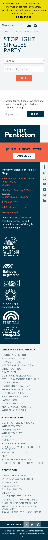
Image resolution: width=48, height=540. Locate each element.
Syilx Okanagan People (18, 478)
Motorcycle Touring (16, 406)
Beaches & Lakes (13, 392)
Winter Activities (14, 410)
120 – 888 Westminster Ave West (19, 178)
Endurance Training (16, 386)
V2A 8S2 (6, 184)
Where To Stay (12, 426)
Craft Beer (9, 372)
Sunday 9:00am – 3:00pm (15, 196)
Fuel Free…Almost (14, 358)
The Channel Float (15, 396)
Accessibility (11, 485)
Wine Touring (11, 368)
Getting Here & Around (18, 422)
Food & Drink (11, 429)
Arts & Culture (12, 403)
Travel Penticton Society (20, 512)
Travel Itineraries (14, 452)
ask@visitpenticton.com (14, 207)
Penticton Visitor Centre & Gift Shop (21, 448)
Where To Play (12, 433)
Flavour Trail (11, 361)
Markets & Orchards (16, 389)
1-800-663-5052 (10, 202)
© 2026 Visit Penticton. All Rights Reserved (23, 530)
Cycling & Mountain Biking (21, 379)
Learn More (23, 17)
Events (6, 436)
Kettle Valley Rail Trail (18, 365)
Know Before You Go (16, 459)
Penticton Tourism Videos (20, 499)
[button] (41, 26)
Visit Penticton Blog (17, 496)
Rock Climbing (12, 382)
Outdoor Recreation (16, 375)
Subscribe (24, 155)
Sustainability (12, 489)
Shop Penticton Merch (18, 503)
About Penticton (14, 475)
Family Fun (9, 399)
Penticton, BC (9, 181)
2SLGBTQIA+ (9, 482)
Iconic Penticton (14, 354)
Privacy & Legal (10, 212)
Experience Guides (14, 443)
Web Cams (8, 492)
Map (4, 456)
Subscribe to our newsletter (23, 462)
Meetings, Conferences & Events (19, 507)
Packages (8, 439)
